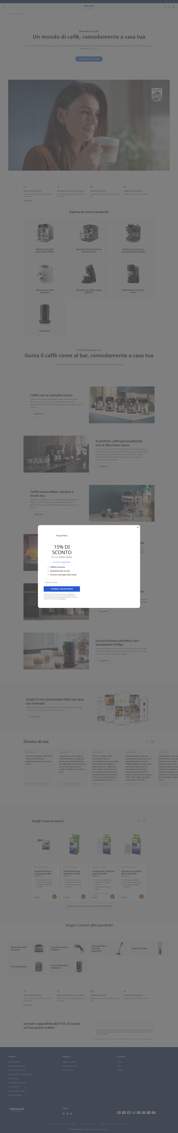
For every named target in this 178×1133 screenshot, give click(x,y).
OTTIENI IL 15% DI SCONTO (62, 589)
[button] (138, 527)
